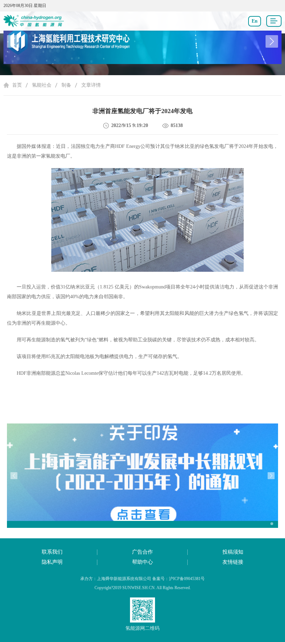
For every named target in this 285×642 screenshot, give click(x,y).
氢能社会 (41, 85)
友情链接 (232, 562)
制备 (66, 85)
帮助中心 (142, 562)
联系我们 (52, 552)
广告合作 (142, 552)
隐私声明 (52, 562)
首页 (17, 85)
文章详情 (91, 85)
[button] (272, 41)
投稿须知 (232, 552)
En (255, 21)
